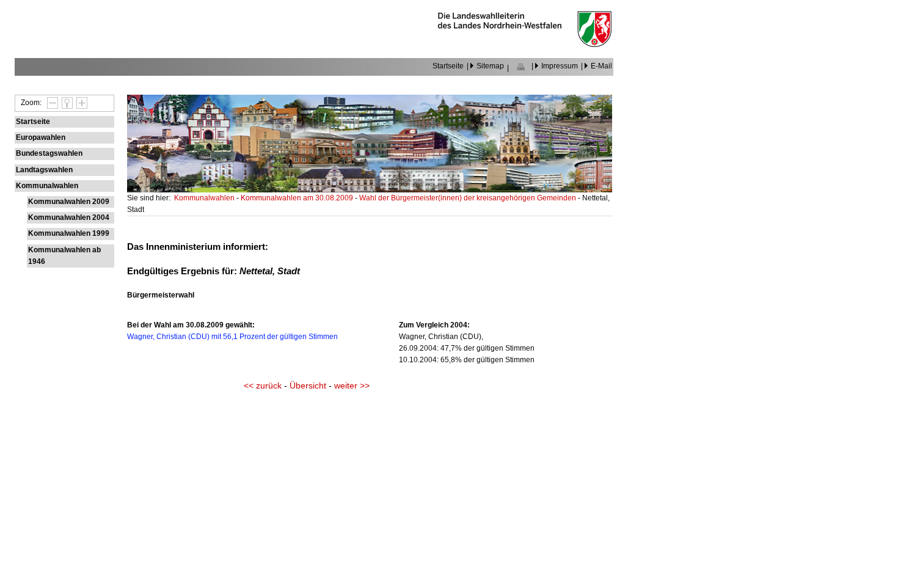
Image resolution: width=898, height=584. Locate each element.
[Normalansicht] (65, 102)
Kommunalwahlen (47, 185)
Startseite (448, 66)
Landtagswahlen (44, 170)
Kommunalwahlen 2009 (68, 201)
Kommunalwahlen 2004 (68, 217)
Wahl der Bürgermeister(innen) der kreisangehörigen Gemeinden (468, 198)
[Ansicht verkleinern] (50, 102)
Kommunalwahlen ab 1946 (64, 256)
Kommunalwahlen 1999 (68, 233)
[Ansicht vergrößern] (80, 102)
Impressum (559, 66)
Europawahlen (40, 137)
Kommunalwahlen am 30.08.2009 (298, 198)
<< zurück (263, 385)
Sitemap (490, 66)
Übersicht (308, 385)
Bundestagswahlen (49, 153)
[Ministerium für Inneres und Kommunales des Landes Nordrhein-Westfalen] (524, 44)
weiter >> (352, 385)
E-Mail (601, 66)
